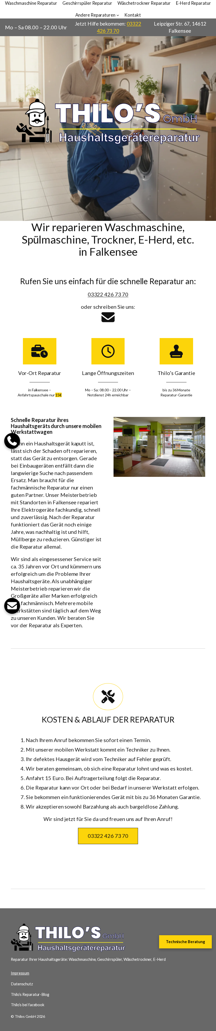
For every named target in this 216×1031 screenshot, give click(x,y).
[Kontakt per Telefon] (12, 441)
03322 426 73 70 (108, 294)
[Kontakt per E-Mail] (108, 317)
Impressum (20, 973)
